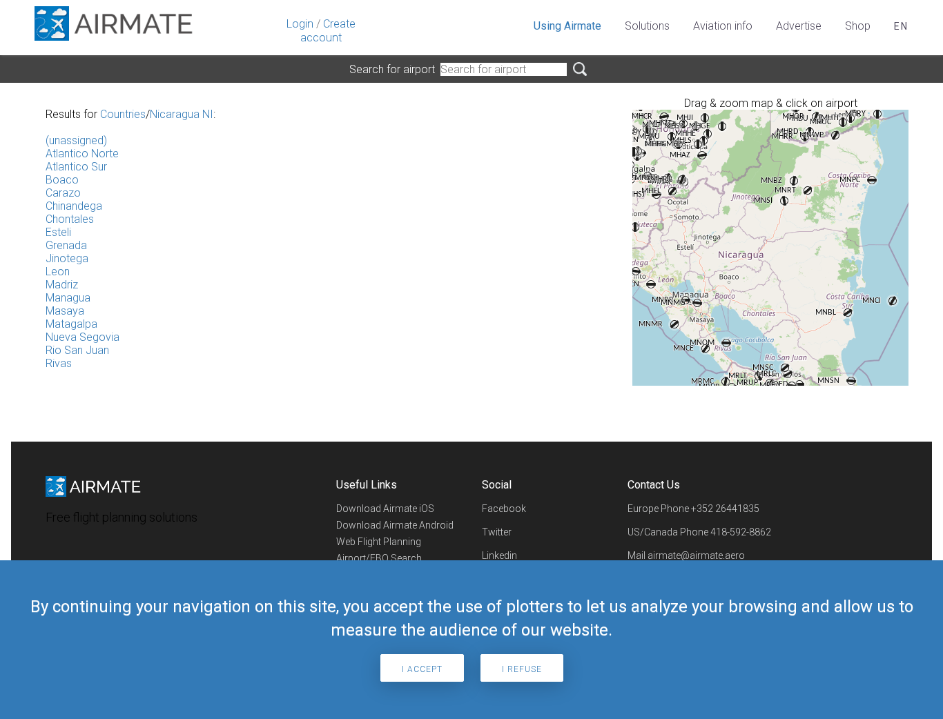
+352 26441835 (725, 508)
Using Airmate (567, 25)
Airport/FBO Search (379, 558)
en (901, 26)
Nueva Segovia (82, 337)
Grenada (66, 245)
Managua (68, 297)
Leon (58, 271)
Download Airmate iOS (385, 508)
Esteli (58, 232)
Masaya (65, 310)
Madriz (62, 284)
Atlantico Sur (76, 166)
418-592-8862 (740, 532)
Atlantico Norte (82, 153)
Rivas (59, 363)
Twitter (497, 532)
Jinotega (67, 258)
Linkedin (499, 555)
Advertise (799, 25)
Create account (328, 30)
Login (299, 23)
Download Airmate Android (395, 525)
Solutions (647, 25)
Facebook (504, 508)
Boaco (62, 179)
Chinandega (74, 206)
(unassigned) (76, 140)
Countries (123, 114)
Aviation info (722, 25)
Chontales (70, 219)
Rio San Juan (77, 350)
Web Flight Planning (378, 541)
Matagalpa (71, 324)
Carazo (63, 192)
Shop (858, 25)
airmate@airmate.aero (696, 555)
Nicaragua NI (181, 114)
